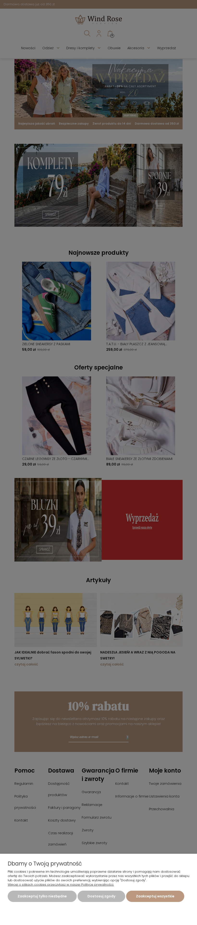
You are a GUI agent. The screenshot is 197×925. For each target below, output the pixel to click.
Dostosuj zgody (101, 896)
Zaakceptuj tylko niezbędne (42, 896)
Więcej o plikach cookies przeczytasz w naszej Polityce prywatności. (61, 884)
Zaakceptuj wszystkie (155, 896)
